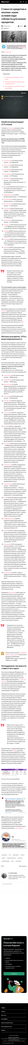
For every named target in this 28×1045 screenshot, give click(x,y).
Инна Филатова (7, 52)
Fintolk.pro (16, 1035)
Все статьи (3, 1015)
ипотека (22, 854)
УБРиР (5, 247)
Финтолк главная (5, 6)
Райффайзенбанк (9, 195)
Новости (3, 1011)
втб (10, 854)
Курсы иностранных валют (7, 1022)
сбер (12, 861)
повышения (11, 128)
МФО (22, 322)
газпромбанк (15, 854)
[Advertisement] (14, 915)
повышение (12, 592)
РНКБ (5, 231)
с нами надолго (19, 828)
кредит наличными (11, 858)
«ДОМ (5, 178)
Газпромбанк (7, 199)
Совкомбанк (7, 174)
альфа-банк (4, 854)
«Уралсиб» (7, 165)
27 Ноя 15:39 (22, 812)
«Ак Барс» (6, 224)
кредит (3, 858)
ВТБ (5, 186)
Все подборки (4, 1019)
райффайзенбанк (5, 861)
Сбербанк (7, 208)
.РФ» (8, 178)
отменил (3, 311)
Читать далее (8, 812)
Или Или (14, 750)
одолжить (20, 858)
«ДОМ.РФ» (7, 380)
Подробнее (14, 973)
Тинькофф (6, 169)
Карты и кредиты (15, 6)
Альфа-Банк (7, 220)
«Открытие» (7, 160)
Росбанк (6, 239)
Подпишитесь (22, 47)
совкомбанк (18, 861)
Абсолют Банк (8, 204)
